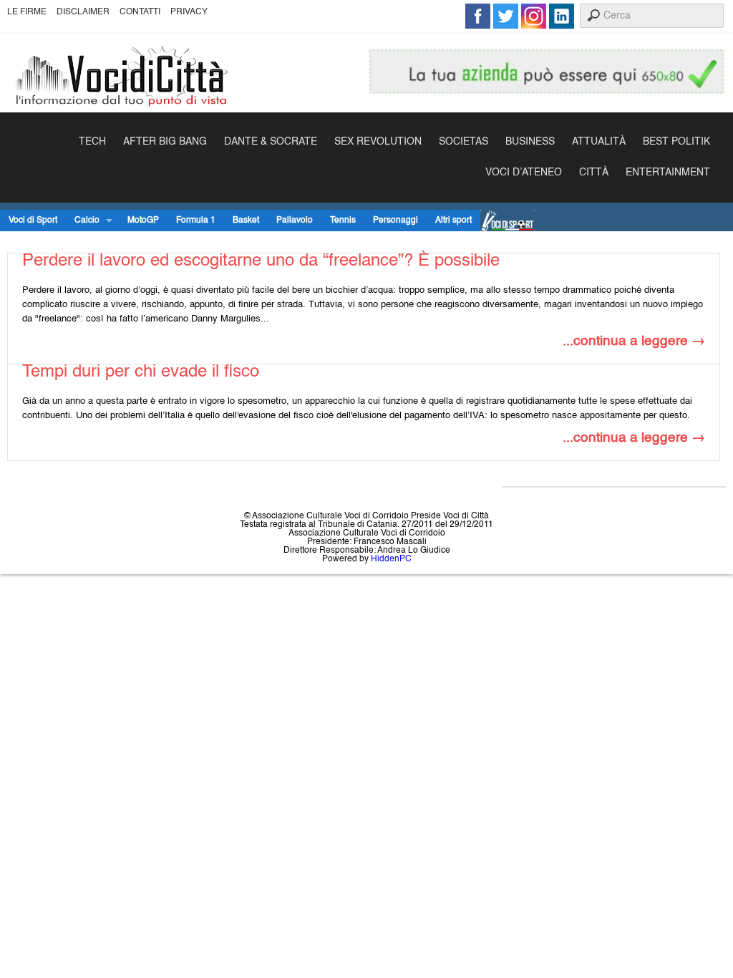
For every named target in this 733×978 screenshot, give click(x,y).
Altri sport (453, 220)
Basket (246, 220)
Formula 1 (195, 220)
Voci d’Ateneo (523, 173)
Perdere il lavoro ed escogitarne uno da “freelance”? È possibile (261, 261)
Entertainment (668, 173)
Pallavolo (294, 220)
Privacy (189, 12)
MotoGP (143, 220)
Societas (463, 142)
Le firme (27, 12)
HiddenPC (391, 559)
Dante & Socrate (270, 142)
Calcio (82, 221)
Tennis (343, 220)
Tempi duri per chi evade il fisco (140, 372)
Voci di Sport (33, 220)
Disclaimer (83, 12)
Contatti (140, 12)
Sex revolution (378, 142)
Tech (92, 142)
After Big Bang (165, 142)
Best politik (676, 142)
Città (593, 173)
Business (530, 142)
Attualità (599, 142)
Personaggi (395, 220)
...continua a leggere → (634, 341)
